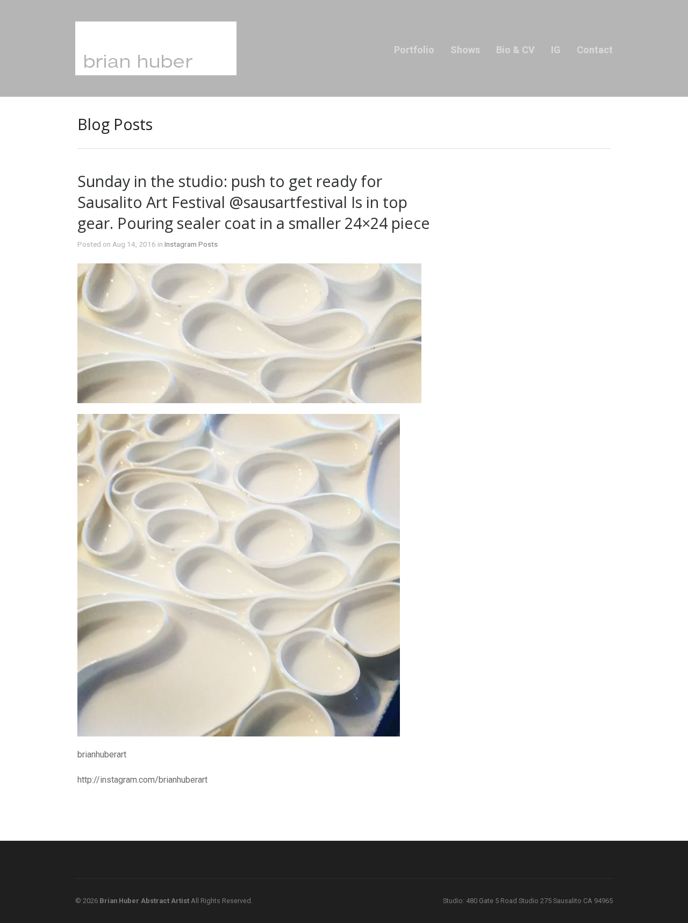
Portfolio (414, 49)
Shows (465, 49)
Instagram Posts (191, 244)
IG (556, 49)
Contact (595, 49)
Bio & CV (515, 49)
